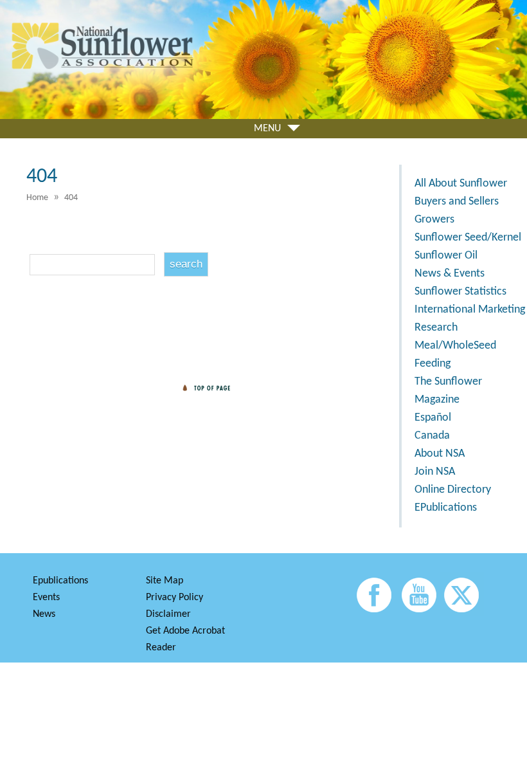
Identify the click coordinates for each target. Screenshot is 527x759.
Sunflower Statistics (460, 292)
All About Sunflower (461, 184)
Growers (434, 220)
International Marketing (470, 310)
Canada (432, 436)
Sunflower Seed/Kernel (468, 238)
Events (46, 597)
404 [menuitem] (71, 198)
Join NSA (435, 472)
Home (37, 198)
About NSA (440, 454)
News (44, 614)
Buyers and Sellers (457, 202)
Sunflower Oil (446, 256)
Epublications (60, 581)
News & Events (450, 274)
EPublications (446, 508)
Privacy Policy (174, 597)
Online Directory (453, 490)
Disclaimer (168, 614)
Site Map (164, 581)
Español (433, 418)
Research (436, 328)
